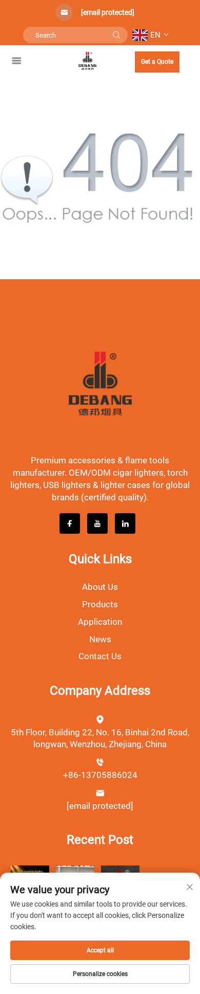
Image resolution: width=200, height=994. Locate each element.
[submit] (116, 35)
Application (100, 622)
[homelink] (87, 60)
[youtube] (97, 523)
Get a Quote (157, 61)
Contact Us (100, 656)
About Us (100, 587)
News (100, 639)
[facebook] (69, 523)
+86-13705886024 (100, 775)
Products (100, 604)
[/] (100, 383)
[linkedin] (125, 523)
